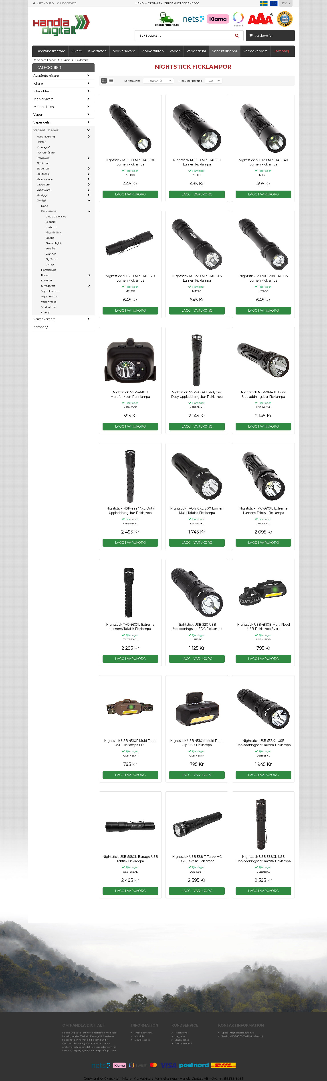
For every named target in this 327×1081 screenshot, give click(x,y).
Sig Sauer (52, 259)
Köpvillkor (140, 1036)
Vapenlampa (45, 179)
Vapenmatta (49, 296)
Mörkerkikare (124, 51)
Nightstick (53, 232)
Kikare (76, 51)
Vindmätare (49, 307)
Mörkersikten (152, 51)
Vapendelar (196, 51)
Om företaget (142, 1039)
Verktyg (42, 195)
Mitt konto (45, 3)
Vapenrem (43, 184)
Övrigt (65, 60)
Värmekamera (255, 51)
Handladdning (46, 136)
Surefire (50, 248)
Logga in (180, 1036)
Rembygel (43, 157)
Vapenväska (49, 301)
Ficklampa (82, 60)
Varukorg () (263, 35)
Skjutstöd (43, 168)
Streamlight (53, 243)
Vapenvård (43, 189)
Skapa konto (182, 1039)
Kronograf (43, 147)
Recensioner (181, 1032)
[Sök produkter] (236, 35)
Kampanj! (281, 51)
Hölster (41, 141)
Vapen (175, 51)
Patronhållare (45, 152)
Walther (51, 253)
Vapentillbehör (224, 51)
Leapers (50, 221)
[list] (111, 81)
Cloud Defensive (56, 216)
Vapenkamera (50, 291)
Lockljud (46, 280)
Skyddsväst (48, 285)
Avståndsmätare (51, 51)
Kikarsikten (97, 51)
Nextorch (51, 227)
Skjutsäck (43, 173)
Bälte (44, 205)
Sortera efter (132, 80)
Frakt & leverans (143, 1032)
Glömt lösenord (183, 1043)
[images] (104, 81)
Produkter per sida (190, 80)
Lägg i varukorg (130, 194)
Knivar (45, 275)
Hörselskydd (48, 269)
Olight (50, 237)
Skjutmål (42, 163)
